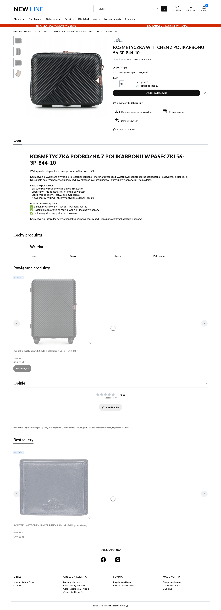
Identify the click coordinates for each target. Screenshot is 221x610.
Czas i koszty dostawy (74, 585)
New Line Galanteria (22, 31)
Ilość (115, 78)
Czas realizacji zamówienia (76, 588)
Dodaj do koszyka (156, 92)
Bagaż (37, 31)
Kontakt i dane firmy (23, 582)
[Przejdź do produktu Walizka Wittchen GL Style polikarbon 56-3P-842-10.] (53, 311)
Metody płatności (72, 582)
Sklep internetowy (109, 605)
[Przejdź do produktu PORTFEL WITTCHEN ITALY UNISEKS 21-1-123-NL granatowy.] (53, 485)
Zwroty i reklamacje (73, 592)
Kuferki (57, 31)
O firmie (17, 585)
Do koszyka (22, 368)
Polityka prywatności (123, 585)
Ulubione (167, 588)
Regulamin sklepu (122, 582)
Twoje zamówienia (172, 582)
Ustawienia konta (172, 585)
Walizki (47, 31)
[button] (164, 9)
